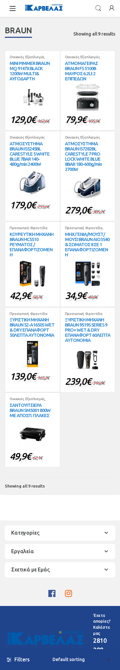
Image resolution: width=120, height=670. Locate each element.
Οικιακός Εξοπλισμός (27, 57)
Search (98, 8)
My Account (111, 8)
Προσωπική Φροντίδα (28, 228)
